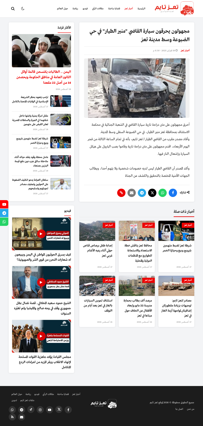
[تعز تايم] (171, 8)
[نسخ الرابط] (121, 193)
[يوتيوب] (49, 409)
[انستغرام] (40, 409)
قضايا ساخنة (114, 8)
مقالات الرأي (97, 8)
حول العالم (62, 8)
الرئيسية (141, 8)
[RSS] (12, 416)
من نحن (190, 409)
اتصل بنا (179, 409)
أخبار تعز (128, 8)
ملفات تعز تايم (27, 400)
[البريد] (131, 193)
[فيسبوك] (173, 193)
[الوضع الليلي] (23, 9)
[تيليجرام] (142, 193)
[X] (152, 193)
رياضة (75, 8)
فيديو (85, 8)
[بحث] (13, 9)
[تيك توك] (30, 409)
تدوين (14, 400)
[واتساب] (162, 193)
